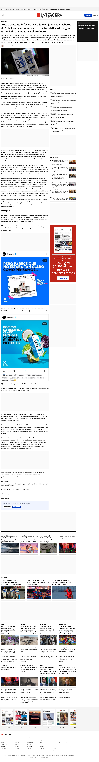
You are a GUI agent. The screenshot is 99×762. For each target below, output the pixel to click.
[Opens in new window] (35, 725)
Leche (21, 494)
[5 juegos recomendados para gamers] (67, 548)
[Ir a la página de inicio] (49, 15)
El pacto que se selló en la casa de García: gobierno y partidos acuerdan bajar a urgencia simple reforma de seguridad (60, 185)
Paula (60, 665)
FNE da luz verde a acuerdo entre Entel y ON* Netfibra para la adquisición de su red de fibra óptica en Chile (24, 484)
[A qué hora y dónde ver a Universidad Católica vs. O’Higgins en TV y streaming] (13, 592)
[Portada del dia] (63, 252)
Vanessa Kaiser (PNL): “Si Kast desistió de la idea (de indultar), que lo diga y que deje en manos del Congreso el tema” (63, 130)
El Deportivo (30, 9)
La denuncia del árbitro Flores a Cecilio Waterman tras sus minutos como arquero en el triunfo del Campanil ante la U (67, 630)
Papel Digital (61, 9)
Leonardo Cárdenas (11, 46)
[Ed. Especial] (49, 725)
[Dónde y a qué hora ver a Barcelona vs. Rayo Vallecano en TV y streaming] (39, 592)
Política (7, 9)
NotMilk (18, 494)
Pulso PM (4, 21)
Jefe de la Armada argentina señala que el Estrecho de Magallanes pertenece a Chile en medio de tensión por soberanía (60, 162)
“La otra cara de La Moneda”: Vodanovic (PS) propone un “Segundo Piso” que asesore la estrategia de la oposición (62, 116)
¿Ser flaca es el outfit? (64, 697)
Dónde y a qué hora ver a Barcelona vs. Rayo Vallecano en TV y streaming (38, 582)
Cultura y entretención (26, 665)
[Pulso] (21, 725)
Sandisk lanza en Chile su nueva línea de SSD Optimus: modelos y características (9, 699)
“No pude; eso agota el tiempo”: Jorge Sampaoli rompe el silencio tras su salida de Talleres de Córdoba (67, 659)
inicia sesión (7, 506)
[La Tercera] (7, 725)
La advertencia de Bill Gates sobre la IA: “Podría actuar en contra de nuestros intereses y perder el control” (48, 650)
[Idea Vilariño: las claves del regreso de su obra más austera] (29, 681)
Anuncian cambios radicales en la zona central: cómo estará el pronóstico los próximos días (47, 630)
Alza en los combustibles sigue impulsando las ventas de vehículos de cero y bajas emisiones (28, 659)
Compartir (5, 78)
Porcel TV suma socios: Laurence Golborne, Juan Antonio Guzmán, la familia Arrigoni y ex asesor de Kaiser (60, 198)
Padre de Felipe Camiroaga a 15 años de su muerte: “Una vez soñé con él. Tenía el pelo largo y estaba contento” (60, 169)
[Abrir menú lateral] (2, 15)
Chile (2, 624)
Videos (39, 9)
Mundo (35, 9)
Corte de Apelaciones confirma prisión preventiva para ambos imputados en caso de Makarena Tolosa (63, 102)
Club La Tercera (53, 9)
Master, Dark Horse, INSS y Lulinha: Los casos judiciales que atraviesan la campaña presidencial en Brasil (63, 123)
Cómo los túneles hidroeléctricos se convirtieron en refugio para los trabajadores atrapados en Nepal (48, 699)
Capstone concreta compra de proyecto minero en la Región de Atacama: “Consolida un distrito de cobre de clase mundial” (63, 95)
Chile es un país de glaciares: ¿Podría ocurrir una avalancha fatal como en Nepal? (48, 539)
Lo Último (45, 9)
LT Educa (68, 9)
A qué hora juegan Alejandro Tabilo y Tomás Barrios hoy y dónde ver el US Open (62, 582)
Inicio (2, 9)
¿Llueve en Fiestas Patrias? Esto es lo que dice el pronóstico (48, 657)
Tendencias (43, 624)
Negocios (17, 9)
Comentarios (11, 78)
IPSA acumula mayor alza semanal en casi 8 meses (15, 489)
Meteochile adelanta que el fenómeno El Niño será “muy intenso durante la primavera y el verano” (9, 539)
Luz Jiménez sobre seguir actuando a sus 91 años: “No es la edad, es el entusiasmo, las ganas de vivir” (67, 670)
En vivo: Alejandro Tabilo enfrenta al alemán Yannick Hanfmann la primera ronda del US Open (67, 649)
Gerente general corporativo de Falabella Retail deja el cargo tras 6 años (28, 649)
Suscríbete (17, 506)
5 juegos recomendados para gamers (67, 537)
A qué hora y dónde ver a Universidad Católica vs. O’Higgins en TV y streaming (11, 582)
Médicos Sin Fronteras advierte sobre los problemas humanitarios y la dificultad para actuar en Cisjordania (48, 691)
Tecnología (23, 9)
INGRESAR (95, 15)
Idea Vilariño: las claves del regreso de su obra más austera (29, 669)
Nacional (12, 9)
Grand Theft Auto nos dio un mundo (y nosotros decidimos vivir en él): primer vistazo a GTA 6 (29, 539)
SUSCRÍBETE (63, 278)
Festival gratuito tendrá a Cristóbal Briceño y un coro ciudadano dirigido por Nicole (29, 690)
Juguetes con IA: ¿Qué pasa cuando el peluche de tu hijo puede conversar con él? (66, 690)
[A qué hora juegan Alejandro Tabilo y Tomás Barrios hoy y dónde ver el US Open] (64, 592)
